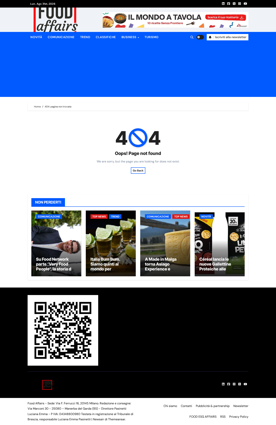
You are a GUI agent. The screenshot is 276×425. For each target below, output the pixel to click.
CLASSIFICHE (106, 37)
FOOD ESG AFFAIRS (202, 417)
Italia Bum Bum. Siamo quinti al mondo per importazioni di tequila (105, 269)
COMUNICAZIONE (61, 37)
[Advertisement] (138, 70)
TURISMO (152, 37)
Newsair (98, 419)
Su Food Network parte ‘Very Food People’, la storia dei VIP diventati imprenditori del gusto (55, 271)
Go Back (138, 170)
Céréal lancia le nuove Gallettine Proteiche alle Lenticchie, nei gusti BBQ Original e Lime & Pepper (219, 271)
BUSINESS (129, 37)
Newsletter (240, 406)
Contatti (186, 406)
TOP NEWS (99, 216)
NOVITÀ (36, 37)
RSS (222, 417)
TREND (85, 37)
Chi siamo (170, 406)
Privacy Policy (238, 417)
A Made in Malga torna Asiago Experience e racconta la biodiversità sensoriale (160, 271)
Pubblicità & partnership (213, 406)
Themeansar (116, 419)
